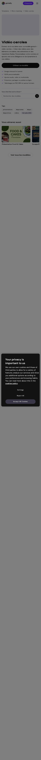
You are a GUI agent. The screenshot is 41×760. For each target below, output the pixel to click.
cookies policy (11, 383)
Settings (20, 390)
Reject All (20, 396)
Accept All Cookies (20, 401)
